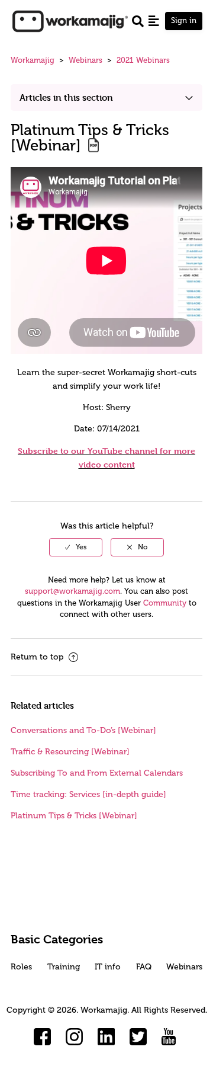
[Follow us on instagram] (74, 1037)
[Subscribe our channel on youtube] (170, 1037)
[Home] (70, 20)
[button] (154, 20)
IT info (108, 966)
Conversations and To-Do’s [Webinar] (83, 730)
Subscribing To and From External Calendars (97, 773)
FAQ (143, 966)
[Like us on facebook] (42, 1037)
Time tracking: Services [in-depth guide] (88, 794)
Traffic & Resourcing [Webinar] (70, 751)
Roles (21, 966)
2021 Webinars (143, 60)
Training (63, 966)
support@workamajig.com (72, 591)
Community (164, 602)
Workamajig (32, 60)
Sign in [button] (183, 20)
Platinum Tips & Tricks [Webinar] (74, 815)
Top (122, 1042)
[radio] (75, 547)
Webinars (85, 60)
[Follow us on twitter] (138, 1037)
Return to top (38, 656)
